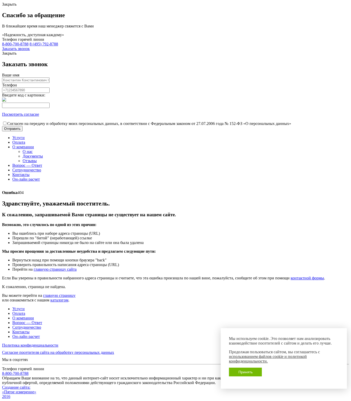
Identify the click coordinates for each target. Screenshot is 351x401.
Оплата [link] (18, 142)
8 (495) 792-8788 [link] (44, 44)
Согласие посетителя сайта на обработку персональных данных (58, 352)
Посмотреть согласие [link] (20, 114)
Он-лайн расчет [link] (26, 179)
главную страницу (59, 295)
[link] (16, 48)
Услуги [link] (18, 137)
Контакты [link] (21, 174)
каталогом (59, 300)
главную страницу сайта (55, 269)
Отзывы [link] (30, 161)
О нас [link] (28, 151)
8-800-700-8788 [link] (15, 44)
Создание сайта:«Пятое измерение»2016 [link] (19, 392)
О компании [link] (23, 147)
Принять (245, 372)
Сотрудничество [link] (26, 170)
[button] (12, 128)
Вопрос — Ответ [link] (27, 165)
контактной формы (307, 278)
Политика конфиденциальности (30, 345)
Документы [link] (33, 156)
